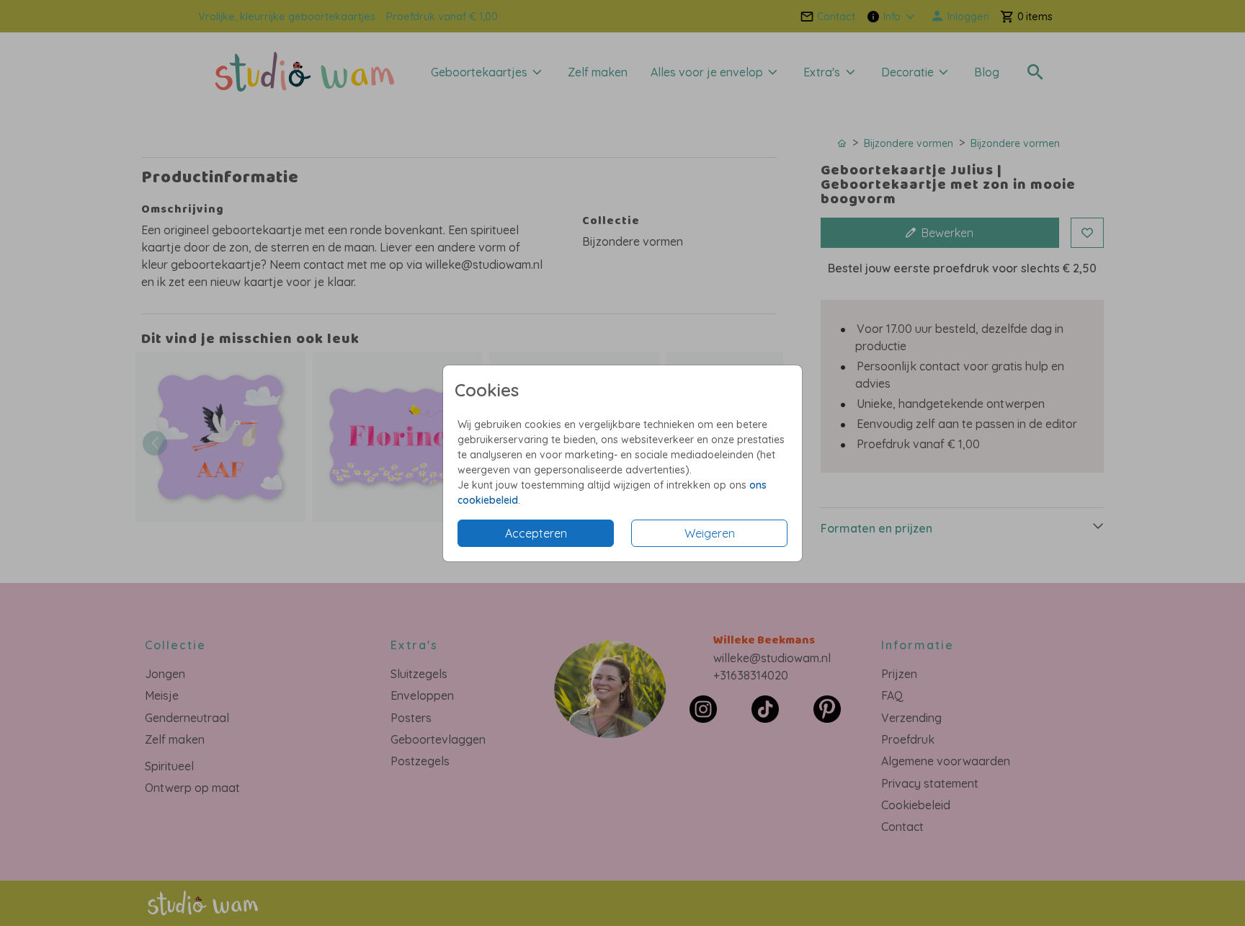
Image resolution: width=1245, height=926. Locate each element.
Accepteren (536, 533)
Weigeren (709, 533)
